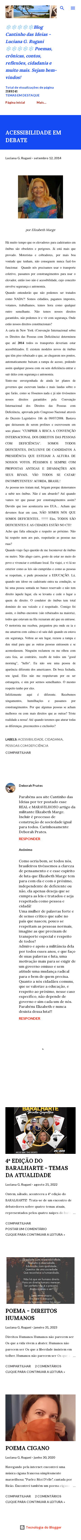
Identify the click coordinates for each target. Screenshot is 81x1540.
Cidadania (54, 739)
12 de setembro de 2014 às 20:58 (46, 790)
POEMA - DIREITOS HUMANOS (31, 1314)
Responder (29, 838)
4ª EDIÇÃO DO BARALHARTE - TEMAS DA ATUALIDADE (36, 1168)
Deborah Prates (31, 785)
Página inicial (15, 102)
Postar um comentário (26, 1229)
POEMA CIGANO (27, 1448)
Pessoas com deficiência (26, 745)
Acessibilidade (30, 739)
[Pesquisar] (62, 8)
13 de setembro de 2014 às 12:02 (46, 854)
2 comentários (48, 1366)
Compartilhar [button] (18, 752)
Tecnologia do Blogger (43, 1527)
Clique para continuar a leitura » (35, 1234)
